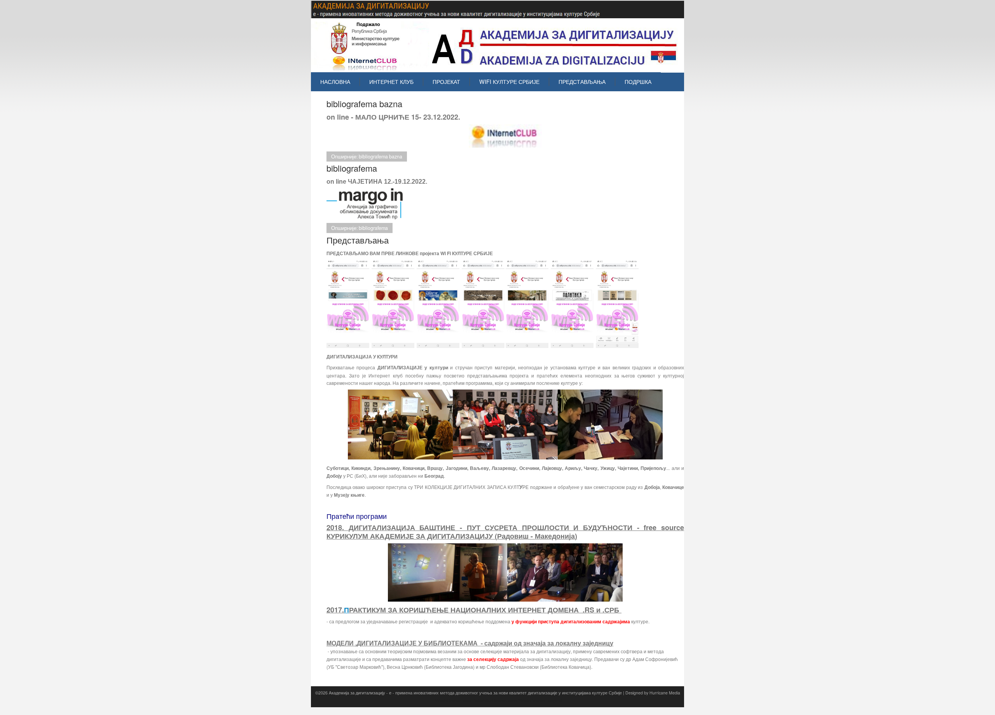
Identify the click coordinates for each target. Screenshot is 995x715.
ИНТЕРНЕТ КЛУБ (391, 81)
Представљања (357, 240)
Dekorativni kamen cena (495, 700)
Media (674, 693)
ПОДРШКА (638, 81)
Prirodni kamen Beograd (539, 700)
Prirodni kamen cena (452, 700)
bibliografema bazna (364, 103)
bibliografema (351, 168)
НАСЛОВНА (335, 81)
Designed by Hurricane (647, 693)
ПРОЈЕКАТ (446, 81)
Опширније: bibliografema (359, 227)
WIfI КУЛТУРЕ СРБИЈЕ (509, 81)
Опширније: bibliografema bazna (366, 156)
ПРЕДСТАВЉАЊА (582, 81)
